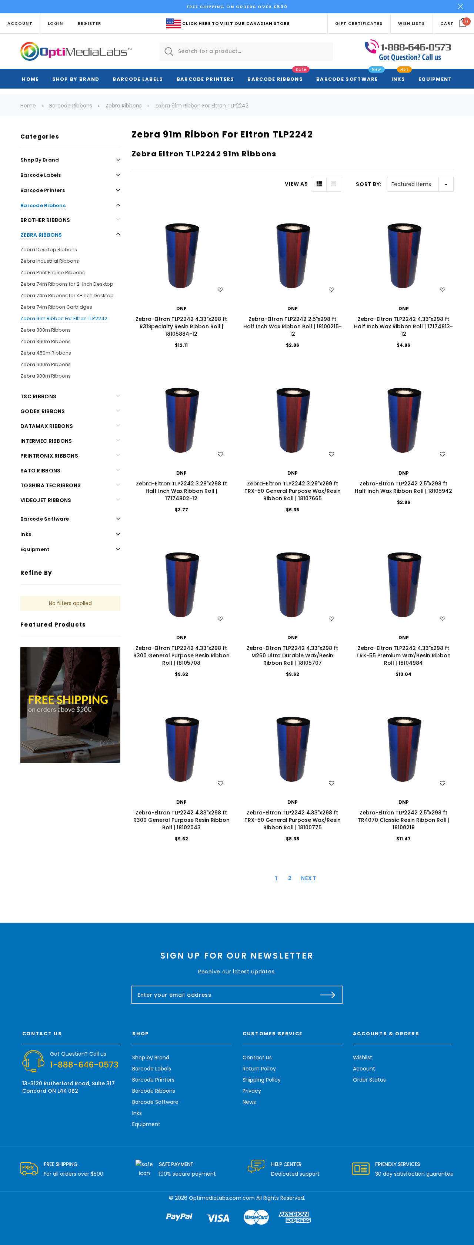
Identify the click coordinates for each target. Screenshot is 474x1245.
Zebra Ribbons (41, 235)
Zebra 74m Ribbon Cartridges (56, 307)
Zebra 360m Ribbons (45, 341)
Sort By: (368, 184)
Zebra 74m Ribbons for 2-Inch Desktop (66, 284)
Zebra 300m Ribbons (45, 329)
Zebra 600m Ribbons (45, 364)
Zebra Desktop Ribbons (48, 249)
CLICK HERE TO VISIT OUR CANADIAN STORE (236, 23)
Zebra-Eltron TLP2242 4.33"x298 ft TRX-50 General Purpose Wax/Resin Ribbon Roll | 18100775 (292, 820)
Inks (398, 79)
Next (309, 878)
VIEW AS (296, 183)
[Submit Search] (169, 51)
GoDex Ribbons (42, 411)
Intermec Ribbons (46, 441)
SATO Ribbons (40, 470)
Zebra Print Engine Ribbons (52, 272)
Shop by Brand (76, 79)
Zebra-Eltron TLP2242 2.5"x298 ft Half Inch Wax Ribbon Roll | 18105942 (403, 487)
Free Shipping (61, 1164)
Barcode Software (347, 79)
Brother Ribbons (45, 220)
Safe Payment (176, 1164)
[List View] (333, 184)
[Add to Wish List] (220, 289)
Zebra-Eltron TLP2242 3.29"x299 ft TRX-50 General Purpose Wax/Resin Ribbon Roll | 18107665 (292, 491)
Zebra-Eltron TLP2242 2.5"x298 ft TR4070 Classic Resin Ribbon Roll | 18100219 (404, 820)
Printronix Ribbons (49, 455)
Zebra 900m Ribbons (45, 375)
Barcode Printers (205, 79)
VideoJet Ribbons (45, 500)
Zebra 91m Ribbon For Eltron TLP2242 (63, 318)
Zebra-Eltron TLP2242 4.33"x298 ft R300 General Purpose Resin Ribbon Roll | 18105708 (181, 655)
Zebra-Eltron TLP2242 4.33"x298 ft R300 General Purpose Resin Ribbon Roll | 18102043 (181, 820)
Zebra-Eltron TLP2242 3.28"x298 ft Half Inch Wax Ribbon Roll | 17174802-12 (181, 491)
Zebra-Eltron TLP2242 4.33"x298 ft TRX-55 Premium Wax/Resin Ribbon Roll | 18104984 (403, 655)
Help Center (286, 1164)
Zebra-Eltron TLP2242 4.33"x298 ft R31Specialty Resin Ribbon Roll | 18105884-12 (181, 326)
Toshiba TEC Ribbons (50, 485)
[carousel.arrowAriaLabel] (29, 1169)
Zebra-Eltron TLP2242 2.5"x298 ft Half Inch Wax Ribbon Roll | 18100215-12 (292, 326)
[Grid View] (319, 184)
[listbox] (420, 184)
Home (30, 79)
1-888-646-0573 (84, 1064)
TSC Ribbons (38, 396)
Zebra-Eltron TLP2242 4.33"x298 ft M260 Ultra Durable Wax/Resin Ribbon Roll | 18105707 (292, 655)
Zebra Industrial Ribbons (49, 261)
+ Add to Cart (181, 251)
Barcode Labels (138, 79)
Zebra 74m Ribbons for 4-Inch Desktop (67, 295)
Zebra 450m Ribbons (45, 352)
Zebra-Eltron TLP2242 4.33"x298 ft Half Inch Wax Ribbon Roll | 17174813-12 (403, 326)
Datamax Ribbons (46, 426)
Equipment (435, 79)
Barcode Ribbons (275, 79)
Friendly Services (397, 1164)
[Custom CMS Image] (70, 704)
